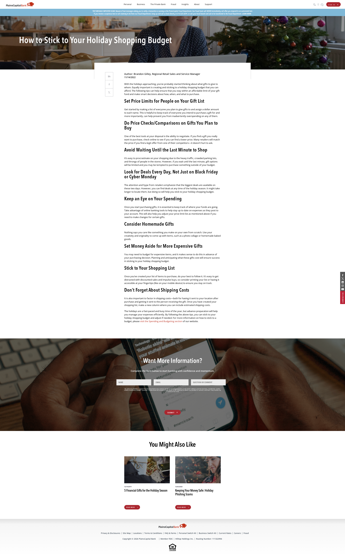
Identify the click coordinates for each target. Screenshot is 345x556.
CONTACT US (343, 297)
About (196, 4)
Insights (185, 4)
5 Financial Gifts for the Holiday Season (145, 490)
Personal (128, 4)
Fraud (173, 4)
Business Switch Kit (207, 533)
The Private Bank (157, 4)
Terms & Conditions (153, 533)
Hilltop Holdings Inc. (184, 539)
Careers (237, 533)
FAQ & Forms (170, 533)
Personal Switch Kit (187, 533)
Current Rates (225, 533)
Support (208, 4)
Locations (137, 533)
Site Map (127, 533)
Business (141, 4)
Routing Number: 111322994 (209, 539)
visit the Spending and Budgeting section (161, 321)
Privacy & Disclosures (110, 533)
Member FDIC (167, 539)
